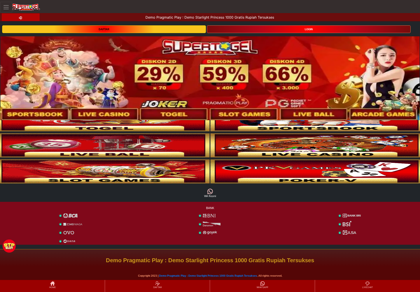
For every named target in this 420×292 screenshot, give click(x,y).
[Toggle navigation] (6, 7)
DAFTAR (104, 29)
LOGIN (309, 29)
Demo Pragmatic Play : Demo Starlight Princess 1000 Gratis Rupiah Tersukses (208, 275)
